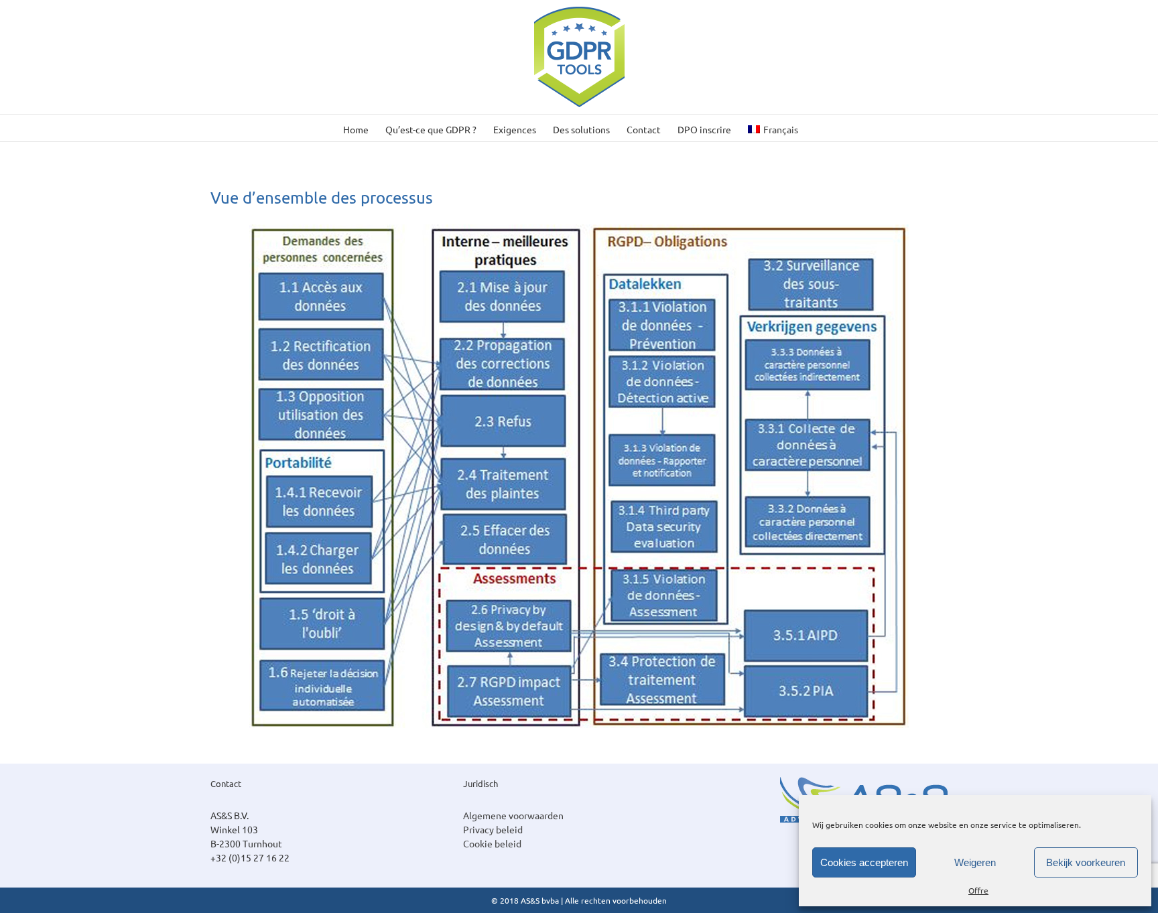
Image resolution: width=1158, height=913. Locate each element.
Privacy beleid (493, 829)
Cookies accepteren (864, 862)
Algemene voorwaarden (513, 815)
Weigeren (975, 862)
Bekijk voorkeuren (1085, 862)
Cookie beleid (492, 843)
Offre (978, 890)
